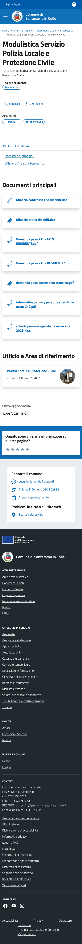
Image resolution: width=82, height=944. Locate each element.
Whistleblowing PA (14, 885)
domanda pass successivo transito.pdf (45, 282)
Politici (6, 607)
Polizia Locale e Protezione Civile (31, 371)
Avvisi (6, 728)
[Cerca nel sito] (71, 16)
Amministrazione (23, 30)
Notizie (6, 740)
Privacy (38, 920)
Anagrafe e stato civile (16, 640)
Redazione (24, 925)
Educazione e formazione (18, 670)
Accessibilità (10, 920)
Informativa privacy (14, 836)
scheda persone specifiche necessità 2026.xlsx (43, 328)
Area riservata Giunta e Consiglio (38, 929)
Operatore (65, 920)
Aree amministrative (15, 577)
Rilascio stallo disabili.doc (35, 219)
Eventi (6, 761)
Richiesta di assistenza (16, 866)
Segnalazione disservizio (17, 873)
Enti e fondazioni (12, 589)
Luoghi (6, 767)
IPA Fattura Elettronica (16, 879)
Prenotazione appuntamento (20, 860)
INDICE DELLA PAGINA (16, 146)
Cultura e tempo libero (16, 664)
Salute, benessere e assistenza (21, 695)
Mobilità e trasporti (14, 689)
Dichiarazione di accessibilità (20, 830)
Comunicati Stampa (14, 734)
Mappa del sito (27, 934)
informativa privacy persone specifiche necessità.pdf (45, 304)
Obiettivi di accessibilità (17, 854)
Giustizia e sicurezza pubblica (20, 676)
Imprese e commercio (15, 682)
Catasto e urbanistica (15, 658)
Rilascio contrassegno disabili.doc (41, 200)
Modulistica (66, 30)
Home (5, 30)
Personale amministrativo (18, 601)
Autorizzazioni (11, 652)
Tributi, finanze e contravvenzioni (23, 701)
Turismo (7, 707)
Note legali (9, 848)
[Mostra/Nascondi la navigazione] (5, 16)
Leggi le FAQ (10, 842)
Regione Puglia (13, 4)
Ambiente (8, 634)
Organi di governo (13, 595)
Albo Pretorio (10, 824)
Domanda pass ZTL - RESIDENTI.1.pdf (44, 263)
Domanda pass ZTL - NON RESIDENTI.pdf (35, 241)
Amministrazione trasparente (20, 818)
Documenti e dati (46, 30)
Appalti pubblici (11, 646)
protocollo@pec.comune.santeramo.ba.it (40, 805)
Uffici (5, 613)
